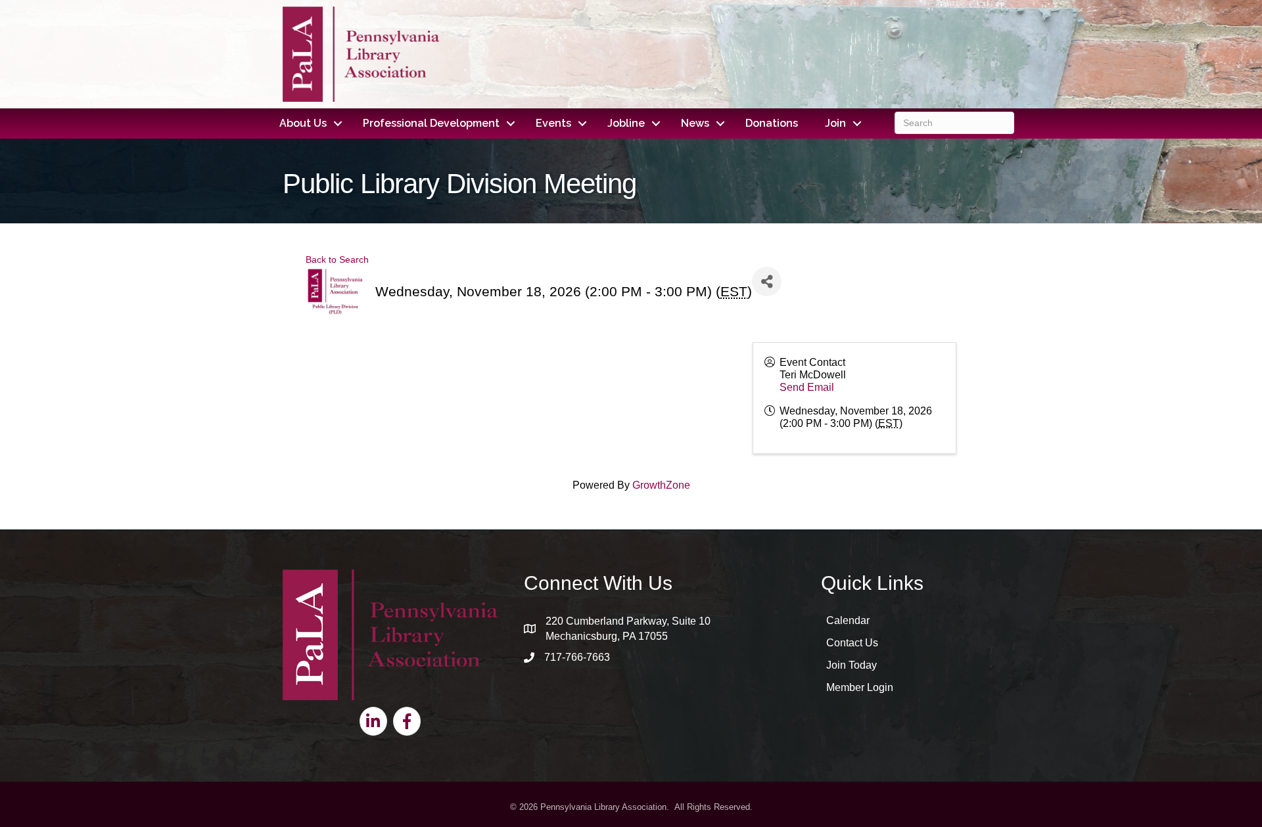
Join (835, 123)
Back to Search (337, 259)
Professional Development (431, 123)
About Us (303, 123)
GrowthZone (661, 485)
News (695, 123)
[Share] (767, 281)
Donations (771, 123)
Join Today (851, 665)
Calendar (848, 620)
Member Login (859, 687)
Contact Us (852, 642)
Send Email (807, 387)
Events (553, 123)
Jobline (626, 123)
